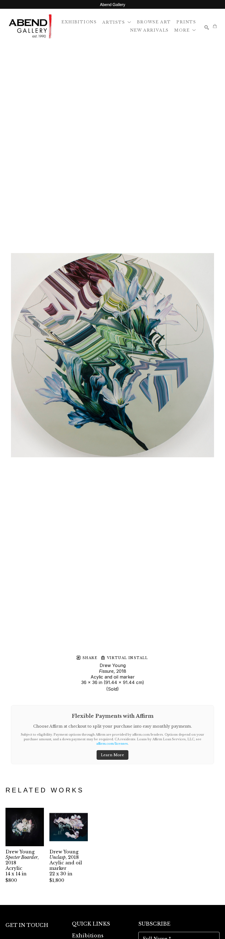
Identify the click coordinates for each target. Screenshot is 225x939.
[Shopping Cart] (215, 26)
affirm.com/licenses (112, 743)
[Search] (206, 27)
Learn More (112, 755)
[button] (116, 22)
